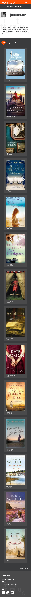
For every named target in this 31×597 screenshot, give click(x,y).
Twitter (12, 592)
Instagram (7, 592)
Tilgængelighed (6, 581)
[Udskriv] (29, 23)
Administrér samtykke (8, 584)
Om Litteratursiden (7, 579)
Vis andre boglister (24, 568)
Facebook (3, 592)
